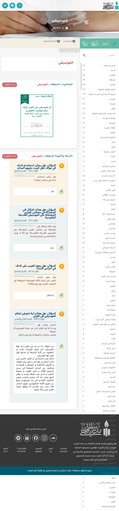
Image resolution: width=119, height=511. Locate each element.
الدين (113, 415)
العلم (113, 109)
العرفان (112, 75)
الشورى (112, 487)
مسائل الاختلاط (109, 243)
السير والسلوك (109, 65)
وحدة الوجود (110, 315)
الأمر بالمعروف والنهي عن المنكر (102, 458)
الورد (113, 430)
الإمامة (112, 104)
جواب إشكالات (109, 434)
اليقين (112, 300)
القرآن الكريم (110, 267)
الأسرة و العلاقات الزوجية (105, 252)
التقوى (112, 286)
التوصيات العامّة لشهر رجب (104, 180)
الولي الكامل (110, 190)
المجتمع (111, 386)
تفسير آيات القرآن (108, 276)
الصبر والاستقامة (108, 372)
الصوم (113, 334)
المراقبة (112, 80)
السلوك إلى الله (109, 200)
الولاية (112, 84)
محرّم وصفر (110, 305)
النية (113, 295)
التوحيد (112, 99)
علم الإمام (111, 396)
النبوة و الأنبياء (109, 425)
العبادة (112, 492)
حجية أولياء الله (108, 214)
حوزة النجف (110, 281)
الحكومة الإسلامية (108, 137)
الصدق (112, 377)
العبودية (112, 123)
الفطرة (113, 132)
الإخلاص (111, 224)
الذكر (113, 142)
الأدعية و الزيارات (108, 176)
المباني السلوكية (108, 166)
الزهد (113, 478)
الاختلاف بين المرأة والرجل (104, 463)
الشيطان (112, 420)
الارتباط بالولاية (109, 353)
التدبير (112, 257)
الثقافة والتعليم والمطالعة (105, 358)
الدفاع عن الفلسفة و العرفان (104, 324)
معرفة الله (111, 310)
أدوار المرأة (111, 348)
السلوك (112, 329)
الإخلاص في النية (108, 454)
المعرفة (112, 271)
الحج (113, 147)
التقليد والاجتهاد (108, 406)
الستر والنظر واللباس (107, 482)
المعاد (113, 185)
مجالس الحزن (109, 449)
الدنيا (113, 161)
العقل (113, 209)
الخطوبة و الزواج (108, 367)
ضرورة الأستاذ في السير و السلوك (101, 94)
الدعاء (112, 70)
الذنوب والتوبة (109, 152)
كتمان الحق (110, 238)
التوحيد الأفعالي (108, 195)
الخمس (112, 468)
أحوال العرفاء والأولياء (106, 89)
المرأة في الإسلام (108, 343)
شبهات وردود (109, 444)
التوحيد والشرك (108, 411)
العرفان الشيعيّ (109, 382)
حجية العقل (110, 439)
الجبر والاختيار (109, 363)
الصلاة (113, 204)
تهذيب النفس (109, 233)
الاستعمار (111, 401)
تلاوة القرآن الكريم (108, 171)
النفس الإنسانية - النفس (105, 391)
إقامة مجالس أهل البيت (105, 319)
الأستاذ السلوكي (108, 248)
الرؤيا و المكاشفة (108, 473)
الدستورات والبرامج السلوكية (103, 113)
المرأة (113, 156)
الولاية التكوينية (109, 118)
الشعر (113, 291)
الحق (113, 262)
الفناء (113, 339)
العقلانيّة (112, 497)
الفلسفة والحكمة (108, 506)
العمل (113, 502)
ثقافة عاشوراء (109, 128)
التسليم (112, 228)
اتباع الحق (111, 219)
